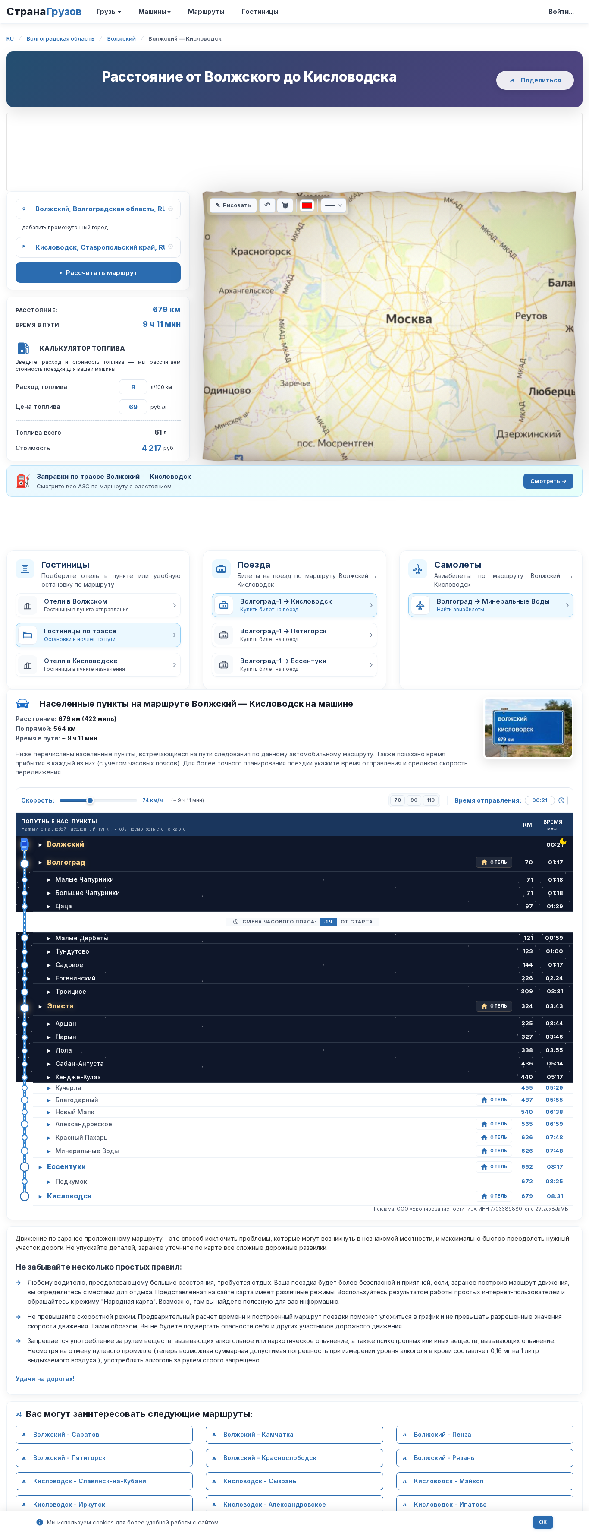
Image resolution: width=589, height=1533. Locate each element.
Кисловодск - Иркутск (69, 1504)
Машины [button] (152, 11)
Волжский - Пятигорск (69, 1457)
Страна (43, 11)
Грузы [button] (107, 11)
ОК (543, 1522)
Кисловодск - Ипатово (450, 1504)
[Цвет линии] (307, 205)
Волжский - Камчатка (258, 1434)
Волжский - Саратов (66, 1434)
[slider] (90, 800)
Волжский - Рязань (444, 1457)
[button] (98, 605)
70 (397, 800)
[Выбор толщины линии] (333, 205)
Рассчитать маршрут (102, 273)
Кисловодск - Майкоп (449, 1481)
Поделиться (541, 80)
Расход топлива (41, 386)
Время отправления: (487, 800)
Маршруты (206, 11)
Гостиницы (260, 11)
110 (431, 800)
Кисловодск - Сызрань (259, 1481)
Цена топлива (38, 406)
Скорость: (37, 800)
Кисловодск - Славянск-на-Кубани (89, 1481)
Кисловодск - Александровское (274, 1504)
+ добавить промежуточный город (62, 227)
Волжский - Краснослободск (269, 1457)
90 (413, 800)
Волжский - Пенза (442, 1434)
